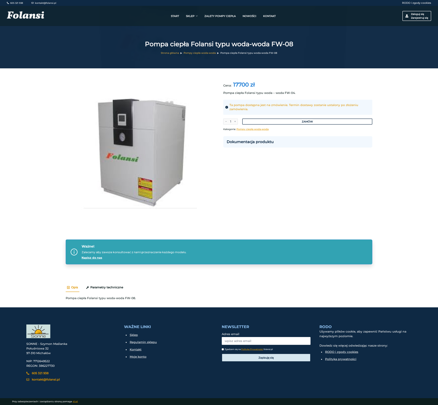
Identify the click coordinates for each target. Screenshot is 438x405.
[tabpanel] (219, 296)
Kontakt (269, 16)
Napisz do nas (92, 257)
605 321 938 (16, 3)
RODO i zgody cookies (416, 2)
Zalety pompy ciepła (220, 16)
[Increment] (235, 121)
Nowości (249, 16)
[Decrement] (226, 121)
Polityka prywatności (340, 359)
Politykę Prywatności (252, 349)
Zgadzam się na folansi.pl (249, 349)
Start (175, 16)
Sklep (190, 16)
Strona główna (170, 52)
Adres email (230, 334)
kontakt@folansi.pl (45, 3)
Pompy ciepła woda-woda (200, 52)
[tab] (72, 287)
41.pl (75, 401)
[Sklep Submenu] (198, 16)
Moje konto (138, 356)
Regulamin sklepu (143, 342)
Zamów (307, 121)
